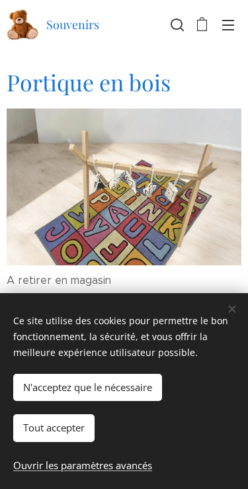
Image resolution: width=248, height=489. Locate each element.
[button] (176, 24)
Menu (228, 24)
